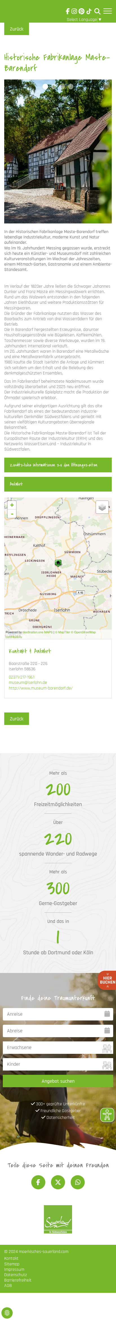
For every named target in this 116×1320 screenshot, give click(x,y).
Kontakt (11, 1258)
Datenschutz (15, 1275)
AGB (8, 1286)
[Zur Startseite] (20, 12)
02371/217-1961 (21, 677)
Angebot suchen (58, 1081)
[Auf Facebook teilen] (38, 1182)
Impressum (14, 1269)
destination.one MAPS (38, 632)
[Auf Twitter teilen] (58, 1182)
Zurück (16, 29)
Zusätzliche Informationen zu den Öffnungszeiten (53, 465)
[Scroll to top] (103, 1307)
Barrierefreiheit (18, 1280)
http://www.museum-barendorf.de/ (41, 688)
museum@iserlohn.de (28, 683)
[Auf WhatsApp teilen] (78, 1182)
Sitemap (11, 1264)
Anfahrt (16, 484)
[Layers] (102, 507)
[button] (45, 86)
